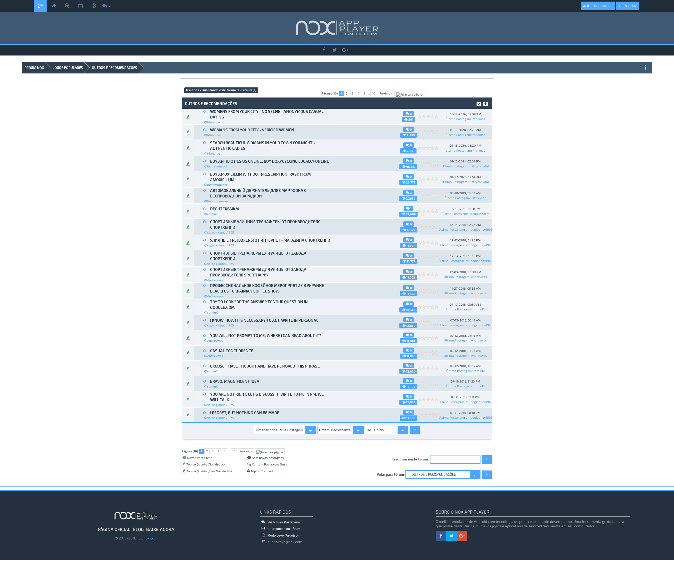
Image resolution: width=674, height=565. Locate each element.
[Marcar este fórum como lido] (479, 103)
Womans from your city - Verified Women (252, 129)
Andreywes (215, 280)
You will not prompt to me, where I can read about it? (265, 335)
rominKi (213, 214)
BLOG (138, 529)
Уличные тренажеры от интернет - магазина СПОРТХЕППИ (270, 240)
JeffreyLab (479, 198)
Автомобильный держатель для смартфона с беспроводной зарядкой (258, 193)
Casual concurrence (231, 350)
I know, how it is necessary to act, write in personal (264, 320)
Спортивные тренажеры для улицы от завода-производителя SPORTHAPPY (259, 272)
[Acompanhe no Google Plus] (345, 50)
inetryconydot (217, 166)
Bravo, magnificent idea (234, 381)
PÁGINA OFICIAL (114, 529)
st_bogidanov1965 (220, 232)
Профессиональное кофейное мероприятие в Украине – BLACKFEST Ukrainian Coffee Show (268, 288)
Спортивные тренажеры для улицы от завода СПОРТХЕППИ (258, 256)
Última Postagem (458, 119)
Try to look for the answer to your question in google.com (259, 304)
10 (373, 93)
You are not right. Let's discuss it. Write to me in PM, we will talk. (267, 397)
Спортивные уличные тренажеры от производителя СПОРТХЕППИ (265, 224)
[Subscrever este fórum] (485, 103)
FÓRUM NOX (34, 68)
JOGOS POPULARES (68, 68)
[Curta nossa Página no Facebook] (324, 50)
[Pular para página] (409, 93)
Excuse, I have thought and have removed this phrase (265, 366)
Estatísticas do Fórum (283, 529)
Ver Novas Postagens (283, 522)
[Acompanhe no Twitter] (334, 50)
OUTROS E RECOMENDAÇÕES (114, 68)
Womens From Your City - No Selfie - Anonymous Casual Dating (267, 114)
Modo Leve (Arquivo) (283, 535)
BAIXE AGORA (160, 529)
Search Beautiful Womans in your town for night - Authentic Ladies (262, 145)
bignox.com (146, 538)
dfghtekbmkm (224, 208)
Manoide (213, 122)
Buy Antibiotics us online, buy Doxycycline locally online (269, 161)
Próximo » (385, 93)
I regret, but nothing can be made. (245, 412)
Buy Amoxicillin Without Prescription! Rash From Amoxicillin (260, 177)
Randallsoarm (217, 201)
